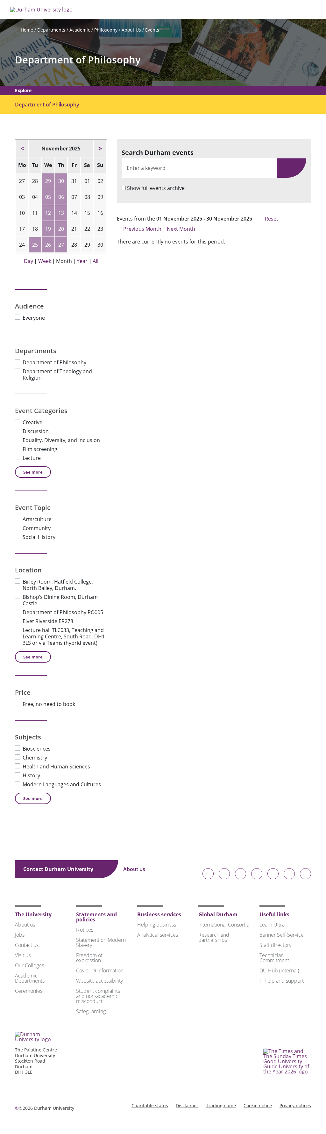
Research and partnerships (213, 937)
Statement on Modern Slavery (101, 942)
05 (48, 196)
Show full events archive (156, 188)
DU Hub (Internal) (279, 970)
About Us (131, 30)
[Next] (100, 148)
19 (48, 228)
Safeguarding (91, 1011)
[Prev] (22, 148)
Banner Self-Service (281, 934)
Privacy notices (295, 1105)
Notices (84, 929)
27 (61, 244)
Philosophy (105, 30)
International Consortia (223, 924)
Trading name (221, 1105)
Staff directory (275, 945)
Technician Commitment (274, 958)
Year (82, 261)
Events (152, 30)
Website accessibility (99, 980)
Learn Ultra (272, 924)
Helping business (156, 924)
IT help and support (281, 980)
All (95, 261)
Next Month (181, 228)
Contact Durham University (59, 869)
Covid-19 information (100, 970)
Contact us (27, 945)
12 (48, 212)
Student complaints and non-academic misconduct (98, 996)
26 (48, 244)
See (33, 472)
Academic (79, 30)
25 (35, 244)
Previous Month (142, 228)
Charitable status (149, 1105)
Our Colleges (29, 965)
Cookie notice (258, 1105)
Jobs (20, 934)
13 (61, 212)
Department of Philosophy (78, 60)
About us (134, 869)
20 (61, 228)
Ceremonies (28, 990)
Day (28, 261)
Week (44, 261)
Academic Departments (30, 978)
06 (61, 196)
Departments (51, 30)
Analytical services (157, 934)
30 (61, 181)
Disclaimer (187, 1105)
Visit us (23, 955)
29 (48, 181)
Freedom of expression (89, 958)
